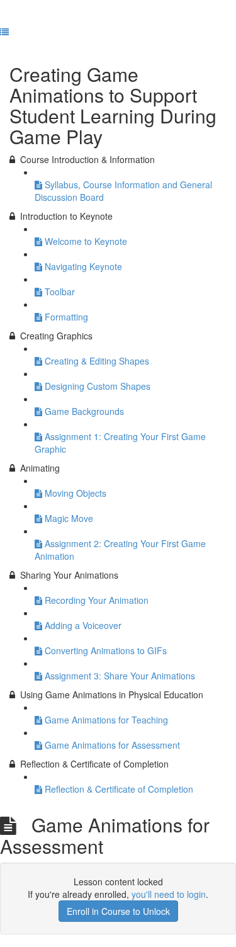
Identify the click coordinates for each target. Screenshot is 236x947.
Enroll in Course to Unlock (118, 911)
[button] (4, 31)
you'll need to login (169, 894)
